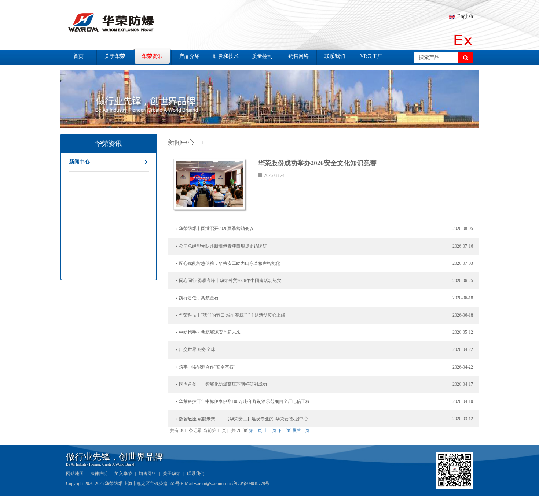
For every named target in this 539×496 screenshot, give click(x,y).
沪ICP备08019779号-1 (252, 483)
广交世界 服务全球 (197, 349)
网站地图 (75, 473)
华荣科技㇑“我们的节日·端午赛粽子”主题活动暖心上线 (232, 315)
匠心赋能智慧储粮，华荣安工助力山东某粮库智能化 (229, 263)
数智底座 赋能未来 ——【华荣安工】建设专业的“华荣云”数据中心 (243, 418)
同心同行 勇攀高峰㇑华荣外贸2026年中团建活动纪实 (230, 280)
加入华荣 (123, 473)
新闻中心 (79, 161)
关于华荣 (171, 473)
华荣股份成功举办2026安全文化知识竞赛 (317, 163)
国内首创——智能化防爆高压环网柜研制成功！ (225, 384)
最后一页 (300, 430)
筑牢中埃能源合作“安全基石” (207, 367)
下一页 (284, 430)
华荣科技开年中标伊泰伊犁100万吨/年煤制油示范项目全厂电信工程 (244, 401)
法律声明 (99, 473)
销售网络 (147, 473)
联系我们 (196, 473)
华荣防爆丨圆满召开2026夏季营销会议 (216, 228)
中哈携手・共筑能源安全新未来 (210, 332)
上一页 (269, 430)
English (465, 16)
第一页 (255, 430)
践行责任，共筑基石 (199, 297)
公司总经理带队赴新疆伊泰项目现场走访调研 (223, 246)
